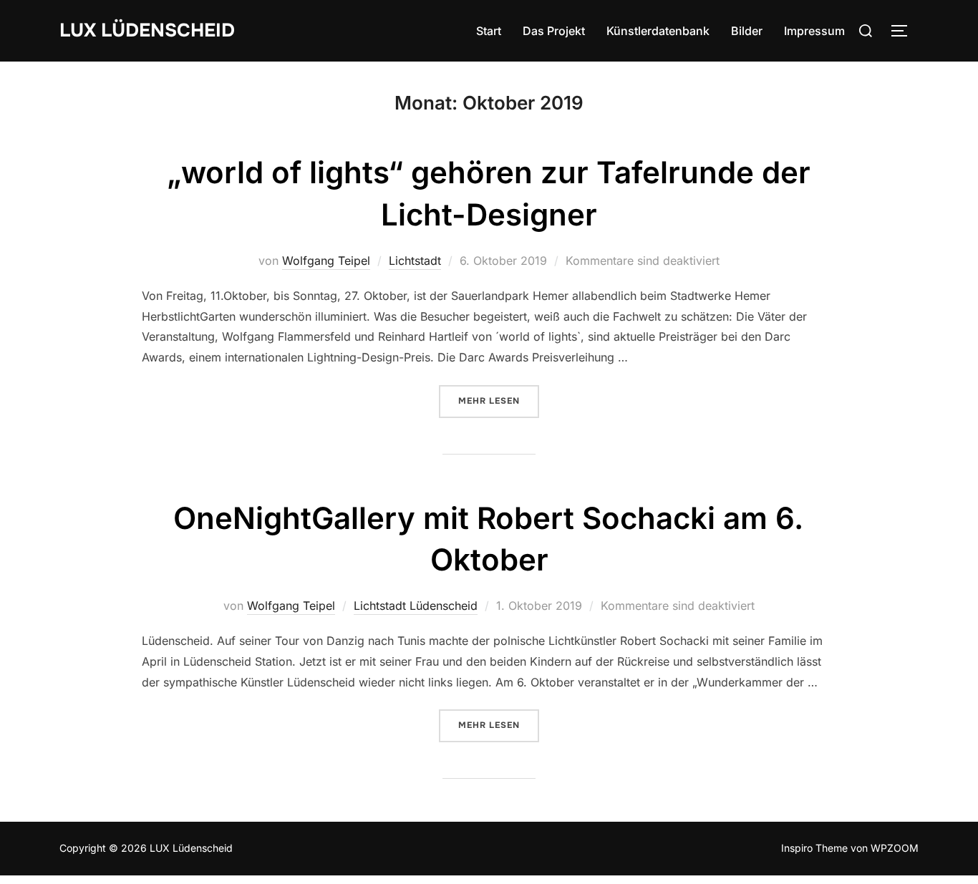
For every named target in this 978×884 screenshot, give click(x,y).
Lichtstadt (415, 260)
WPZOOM (895, 848)
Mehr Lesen (498, 401)
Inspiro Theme (814, 848)
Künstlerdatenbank (658, 31)
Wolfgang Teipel (326, 260)
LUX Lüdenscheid (147, 30)
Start (488, 31)
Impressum (814, 31)
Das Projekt (554, 31)
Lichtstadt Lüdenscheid (416, 605)
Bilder (746, 31)
